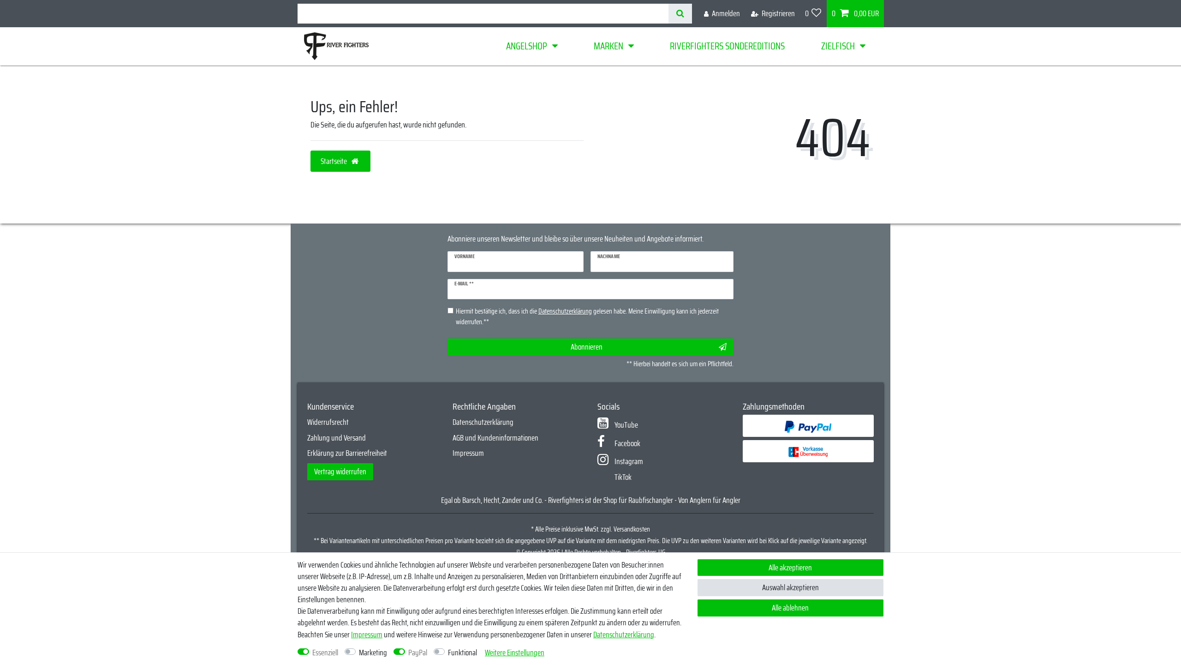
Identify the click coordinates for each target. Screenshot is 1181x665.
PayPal (417, 653)
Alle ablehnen (790, 608)
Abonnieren (586, 347)
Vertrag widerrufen (340, 472)
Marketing (373, 653)
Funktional (462, 653)
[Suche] (680, 14)
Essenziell (325, 653)
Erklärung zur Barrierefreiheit (347, 453)
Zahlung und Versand (336, 438)
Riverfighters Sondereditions (727, 46)
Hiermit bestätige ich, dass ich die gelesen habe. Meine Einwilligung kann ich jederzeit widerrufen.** (587, 316)
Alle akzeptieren (790, 568)
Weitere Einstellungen (514, 653)
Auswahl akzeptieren (790, 587)
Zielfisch (838, 46)
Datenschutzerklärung (483, 422)
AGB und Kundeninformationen (495, 438)
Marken (608, 46)
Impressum (468, 453)
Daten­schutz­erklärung (623, 635)
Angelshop (526, 46)
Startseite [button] (334, 161)
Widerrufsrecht (328, 422)
